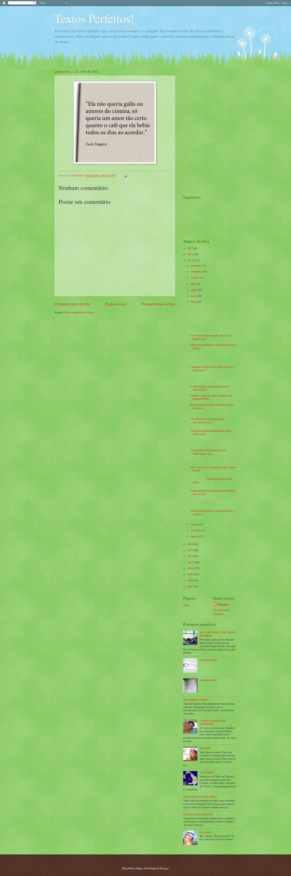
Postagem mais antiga (158, 303)
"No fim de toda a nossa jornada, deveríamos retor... (207, 420)
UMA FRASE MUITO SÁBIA (200, 797)
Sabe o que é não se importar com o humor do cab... (213, 468)
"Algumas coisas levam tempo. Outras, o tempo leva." (212, 368)
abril (194, 302)
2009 (190, 574)
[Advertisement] (199, 128)
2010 (190, 568)
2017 (190, 248)
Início (186, 605)
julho (194, 284)
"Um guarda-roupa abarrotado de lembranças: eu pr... (208, 451)
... (209, 500)
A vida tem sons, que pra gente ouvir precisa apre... (210, 388)
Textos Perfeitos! (94, 18)
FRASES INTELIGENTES (198, 814)
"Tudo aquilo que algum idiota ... (211, 480)
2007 (190, 586)
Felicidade (205, 832)
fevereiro (196, 530)
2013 (190, 550)
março (194, 524)
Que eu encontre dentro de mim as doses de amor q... (212, 406)
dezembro (196, 265)
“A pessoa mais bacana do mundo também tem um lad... (213, 492)
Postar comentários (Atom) (79, 312)
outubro (195, 277)
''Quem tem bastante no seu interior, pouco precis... (213, 346)
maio (194, 296)
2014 (190, 544)
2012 (190, 556)
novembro (197, 271)
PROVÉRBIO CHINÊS (196, 700)
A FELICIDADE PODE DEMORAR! (213, 722)
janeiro (195, 536)
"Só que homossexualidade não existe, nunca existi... (210, 432)
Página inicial (115, 303)
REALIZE (205, 748)
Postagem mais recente (72, 303)
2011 (190, 562)
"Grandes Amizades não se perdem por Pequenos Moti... (211, 397)
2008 (190, 580)
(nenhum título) (208, 660)
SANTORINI (207, 772)
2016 (190, 254)
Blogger (164, 868)
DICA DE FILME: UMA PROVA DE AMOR (218, 634)
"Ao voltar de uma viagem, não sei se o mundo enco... (211, 337)
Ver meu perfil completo (221, 612)
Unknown (222, 604)
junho (194, 290)
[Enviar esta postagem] (125, 175)
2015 (190, 260)
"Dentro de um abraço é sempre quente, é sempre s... (212, 512)
